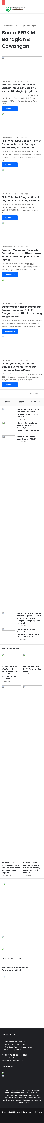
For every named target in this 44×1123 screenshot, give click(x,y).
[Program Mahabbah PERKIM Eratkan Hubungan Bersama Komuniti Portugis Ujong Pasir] (22, 67)
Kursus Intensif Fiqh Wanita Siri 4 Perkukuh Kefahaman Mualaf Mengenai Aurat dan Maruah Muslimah (11, 672)
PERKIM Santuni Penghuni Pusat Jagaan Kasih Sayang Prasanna (21, 198)
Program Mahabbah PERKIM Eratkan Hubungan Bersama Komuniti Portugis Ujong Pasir (19, 88)
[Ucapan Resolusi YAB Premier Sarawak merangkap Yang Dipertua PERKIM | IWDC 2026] (8, 632)
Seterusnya (34, 393)
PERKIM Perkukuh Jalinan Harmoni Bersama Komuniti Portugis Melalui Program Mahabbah (22, 144)
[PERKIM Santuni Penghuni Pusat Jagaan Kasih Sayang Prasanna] (22, 180)
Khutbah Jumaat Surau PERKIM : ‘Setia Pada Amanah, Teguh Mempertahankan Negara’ (28, 426)
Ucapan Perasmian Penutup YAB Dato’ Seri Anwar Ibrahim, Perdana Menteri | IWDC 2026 (29, 413)
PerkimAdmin (7, 81)
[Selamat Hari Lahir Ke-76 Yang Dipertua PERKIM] (8, 523)
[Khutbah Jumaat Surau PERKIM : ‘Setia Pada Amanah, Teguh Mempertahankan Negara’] (8, 426)
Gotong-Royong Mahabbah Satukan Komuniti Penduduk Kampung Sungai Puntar (19, 367)
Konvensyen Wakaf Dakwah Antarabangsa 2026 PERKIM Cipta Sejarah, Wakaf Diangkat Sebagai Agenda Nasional (29, 618)
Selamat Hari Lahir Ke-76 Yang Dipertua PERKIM (27, 437)
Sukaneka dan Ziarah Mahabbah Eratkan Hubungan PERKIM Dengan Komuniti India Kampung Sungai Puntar (22, 311)
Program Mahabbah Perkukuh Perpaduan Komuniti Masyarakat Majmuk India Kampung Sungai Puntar (22, 254)
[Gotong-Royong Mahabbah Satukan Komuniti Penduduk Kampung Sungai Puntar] (22, 346)
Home (5, 26)
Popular (7, 402)
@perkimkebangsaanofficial (12, 958)
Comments (35, 402)
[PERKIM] (15, 9)
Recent (21, 402)
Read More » (10, 109)
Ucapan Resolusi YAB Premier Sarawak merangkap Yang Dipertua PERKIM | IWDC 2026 (28, 633)
